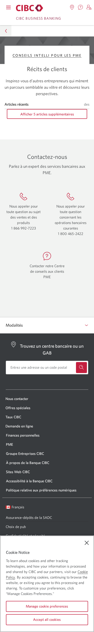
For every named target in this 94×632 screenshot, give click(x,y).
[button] (89, 7)
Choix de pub (16, 527)
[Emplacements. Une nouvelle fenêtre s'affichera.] (72, 7)
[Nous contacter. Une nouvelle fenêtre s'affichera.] (80, 7)
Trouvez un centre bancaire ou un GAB (52, 349)
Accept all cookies (47, 619)
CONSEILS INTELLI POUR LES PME (47, 55)
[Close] (86, 543)
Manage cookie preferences (47, 606)
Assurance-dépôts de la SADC (29, 517)
